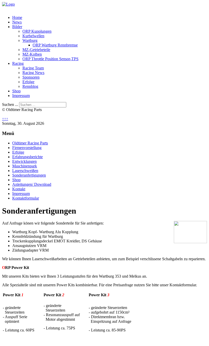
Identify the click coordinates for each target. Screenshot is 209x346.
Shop (16, 91)
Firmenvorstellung (27, 147)
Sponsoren (31, 77)
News (17, 22)
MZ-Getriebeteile (36, 49)
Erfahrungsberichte (27, 157)
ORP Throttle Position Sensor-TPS (50, 59)
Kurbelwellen (33, 36)
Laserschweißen (25, 170)
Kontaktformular (25, 198)
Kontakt (18, 189)
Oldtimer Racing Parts (30, 143)
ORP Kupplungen (36, 31)
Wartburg (29, 40)
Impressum (21, 95)
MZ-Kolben (32, 54)
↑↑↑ (5, 119)
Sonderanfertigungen (29, 175)
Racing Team (33, 68)
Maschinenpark (24, 166)
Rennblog (30, 86)
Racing (18, 63)
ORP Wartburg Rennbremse (55, 45)
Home (17, 17)
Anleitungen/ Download (31, 184)
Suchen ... (10, 104)
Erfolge (28, 82)
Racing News (33, 72)
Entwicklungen (24, 161)
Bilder (17, 26)
